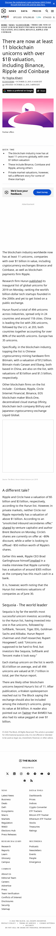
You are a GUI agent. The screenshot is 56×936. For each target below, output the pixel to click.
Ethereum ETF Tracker (40, 819)
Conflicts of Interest (11, 897)
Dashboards (35, 795)
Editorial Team (8, 878)
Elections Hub (8, 830)
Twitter (26, 713)
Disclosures (7, 901)
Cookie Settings (47, 923)
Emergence (35, 862)
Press (4, 889)
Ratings (33, 830)
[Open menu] (52, 11)
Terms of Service (27, 923)
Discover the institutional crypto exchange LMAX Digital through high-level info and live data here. (28, 3)
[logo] (3, 11)
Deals (4, 803)
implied (35, 560)
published (35, 281)
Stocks (32, 822)
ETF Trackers (35, 811)
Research (6, 846)
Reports (5, 850)
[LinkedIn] (14, 774)
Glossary (5, 858)
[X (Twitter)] (7, 774)
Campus (5, 862)
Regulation (7, 822)
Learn (4, 854)
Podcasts (33, 846)
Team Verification (10, 893)
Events (32, 854)
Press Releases (8, 834)
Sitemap (5, 909)
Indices (33, 803)
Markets (5, 819)
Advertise (6, 885)
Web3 (4, 826)
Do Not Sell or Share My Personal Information (28, 928)
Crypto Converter (38, 807)
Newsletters (35, 850)
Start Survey (42, 192)
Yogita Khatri (14, 78)
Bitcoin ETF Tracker (39, 815)
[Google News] (24, 780)
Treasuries (34, 826)
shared (6, 527)
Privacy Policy (8, 923)
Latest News (7, 795)
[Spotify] (48, 774)
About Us (6, 874)
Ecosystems (7, 811)
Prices (32, 799)
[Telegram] (35, 774)
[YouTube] (42, 774)
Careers (5, 881)
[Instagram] (21, 774)
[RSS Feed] (31, 780)
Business (6, 799)
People (32, 858)
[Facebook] (28, 774)
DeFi (3, 807)
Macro (4, 815)
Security (5, 905)
